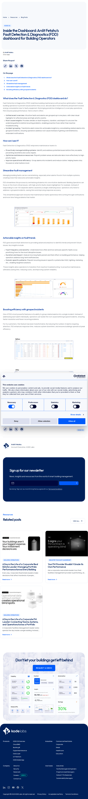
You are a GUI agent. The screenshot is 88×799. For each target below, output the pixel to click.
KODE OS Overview (19, 741)
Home (5, 17)
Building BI (16, 747)
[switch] (33, 406)
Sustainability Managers (64, 778)
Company (6, 766)
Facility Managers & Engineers (66, 769)
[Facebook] (21, 66)
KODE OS (81, 430)
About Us (16, 766)
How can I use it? (12, 81)
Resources (13, 17)
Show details (75, 415)
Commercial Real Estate (64, 741)
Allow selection (44, 421)
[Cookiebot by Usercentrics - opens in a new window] (75, 376)
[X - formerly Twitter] (16, 66)
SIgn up (62, 482)
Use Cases (49, 766)
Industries (48, 741)
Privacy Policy (41, 794)
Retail (58, 747)
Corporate (59, 744)
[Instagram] (9, 787)
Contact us (17, 779)
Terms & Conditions (71, 794)
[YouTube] (13, 787)
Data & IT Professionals (64, 775)
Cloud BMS (16, 744)
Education (59, 754)
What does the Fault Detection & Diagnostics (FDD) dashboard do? (29, 78)
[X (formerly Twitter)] (22, 787)
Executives (59, 766)
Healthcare (60, 751)
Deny (16, 421)
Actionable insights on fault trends (18, 87)
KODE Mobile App (18, 760)
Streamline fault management (16, 84)
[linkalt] (5, 66)
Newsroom (16, 772)
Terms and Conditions (55, 489)
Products (6, 741)
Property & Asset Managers (65, 772)
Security (16, 769)
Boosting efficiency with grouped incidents (21, 90)
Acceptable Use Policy (55, 794)
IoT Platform (17, 757)
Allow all (71, 421)
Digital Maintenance (20, 751)
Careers (16, 775)
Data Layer (16, 754)
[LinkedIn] (10, 66)
